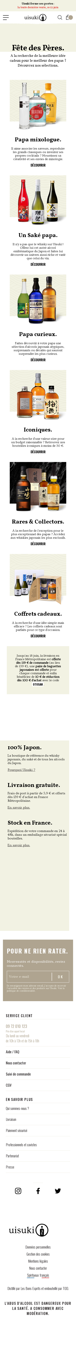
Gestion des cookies (38, 1254)
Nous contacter (16, 1062)
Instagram (18, 1191)
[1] (68, 16)
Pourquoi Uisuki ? (21, 770)
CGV (8, 1085)
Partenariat (12, 1155)
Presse (10, 1166)
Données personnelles (38, 1247)
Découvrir (38, 165)
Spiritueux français (38, 1275)
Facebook (38, 1191)
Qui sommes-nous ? (17, 1108)
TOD (65, 1288)
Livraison (11, 1119)
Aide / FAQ (12, 1051)
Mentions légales (38, 1261)
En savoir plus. (19, 807)
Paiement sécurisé (16, 1130)
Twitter (58, 1191)
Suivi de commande (18, 1074)
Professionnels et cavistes (21, 1144)
